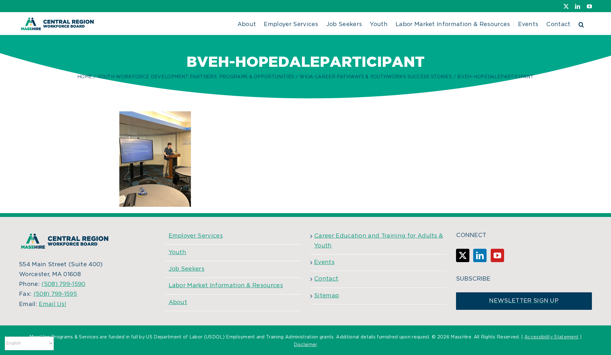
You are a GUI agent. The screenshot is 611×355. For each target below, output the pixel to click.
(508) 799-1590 (63, 284)
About (178, 302)
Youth (177, 252)
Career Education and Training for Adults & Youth (378, 241)
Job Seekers (187, 269)
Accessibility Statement (551, 337)
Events (324, 262)
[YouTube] (497, 255)
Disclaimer (305, 345)
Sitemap (326, 296)
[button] (581, 23)
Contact (326, 279)
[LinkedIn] (480, 255)
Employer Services (196, 236)
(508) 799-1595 (55, 294)
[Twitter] (462, 255)
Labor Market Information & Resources (226, 286)
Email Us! (52, 304)
